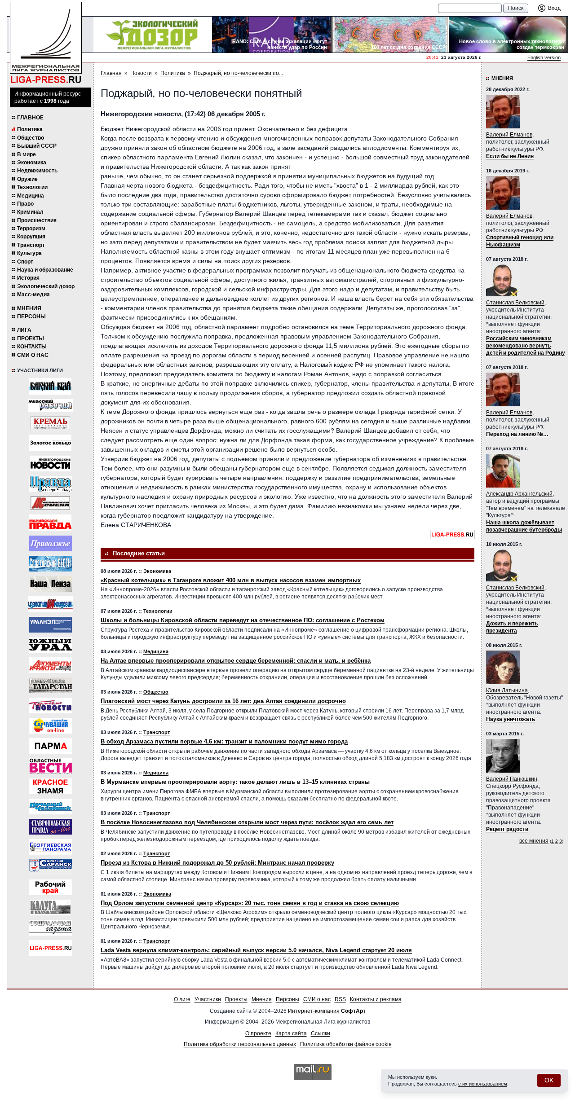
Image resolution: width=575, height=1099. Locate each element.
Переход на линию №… (517, 434)
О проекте (258, 1033)
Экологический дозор (46, 286)
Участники (208, 999)
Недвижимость (37, 170)
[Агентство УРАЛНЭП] (50, 625)
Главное (30, 117)
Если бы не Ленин (510, 156)
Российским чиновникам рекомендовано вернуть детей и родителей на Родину (525, 345)
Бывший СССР (37, 146)
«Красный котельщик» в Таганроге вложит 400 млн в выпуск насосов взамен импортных (231, 580)
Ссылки (320, 1033)
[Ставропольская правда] (50, 827)
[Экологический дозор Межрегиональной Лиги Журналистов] (152, 35)
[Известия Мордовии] (50, 604)
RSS (340, 999)
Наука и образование (45, 270)
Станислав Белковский (515, 302)
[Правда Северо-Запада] (50, 484)
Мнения (29, 308)
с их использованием (482, 1083)
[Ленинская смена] (50, 503)
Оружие (27, 179)
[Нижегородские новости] (50, 463)
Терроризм (31, 228)
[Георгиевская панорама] (50, 847)
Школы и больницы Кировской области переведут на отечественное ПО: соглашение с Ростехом (243, 620)
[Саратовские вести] (50, 563)
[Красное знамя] (50, 786)
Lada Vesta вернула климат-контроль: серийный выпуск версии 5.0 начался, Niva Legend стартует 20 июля (256, 950)
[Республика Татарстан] (50, 685)
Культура (29, 253)
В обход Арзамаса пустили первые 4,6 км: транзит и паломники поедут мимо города (224, 741)
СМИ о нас (33, 355)
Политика (30, 129)
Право (25, 204)
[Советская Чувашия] (50, 726)
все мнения (533, 841)
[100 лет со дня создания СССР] (390, 35)
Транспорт (31, 245)
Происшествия (37, 220)
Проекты (30, 338)
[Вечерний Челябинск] (50, 806)
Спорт (25, 262)
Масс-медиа (33, 294)
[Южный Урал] (50, 645)
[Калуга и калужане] (50, 907)
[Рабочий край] (50, 887)
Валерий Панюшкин (511, 779)
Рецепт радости (507, 829)
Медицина (30, 196)
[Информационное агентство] (50, 543)
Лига (24, 330)
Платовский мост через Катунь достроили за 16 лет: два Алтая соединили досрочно (223, 701)
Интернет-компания (327, 1011)
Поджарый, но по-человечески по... (238, 73)
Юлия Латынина (507, 690)
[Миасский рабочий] (50, 405)
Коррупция (31, 236)
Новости (141, 73)
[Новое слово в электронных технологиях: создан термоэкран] (508, 35)
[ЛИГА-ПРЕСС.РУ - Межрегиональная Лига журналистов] (46, 43)
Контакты (32, 346)
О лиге (182, 999)
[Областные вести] (50, 766)
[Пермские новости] (50, 705)
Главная (111, 73)
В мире (26, 154)
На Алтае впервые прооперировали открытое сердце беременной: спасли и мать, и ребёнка (236, 660)
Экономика (31, 162)
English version (544, 57)
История (28, 278)
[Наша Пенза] (50, 584)
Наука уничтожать (510, 719)
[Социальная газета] (50, 928)
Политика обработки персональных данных (240, 1044)
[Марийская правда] (50, 522)
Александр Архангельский (519, 494)
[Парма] (50, 746)
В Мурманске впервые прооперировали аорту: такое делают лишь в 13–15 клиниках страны (235, 781)
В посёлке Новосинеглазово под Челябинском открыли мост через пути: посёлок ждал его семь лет (247, 822)
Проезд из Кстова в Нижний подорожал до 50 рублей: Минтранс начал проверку (217, 862)
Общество (30, 138)
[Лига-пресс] (50, 948)
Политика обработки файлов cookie (346, 1044)
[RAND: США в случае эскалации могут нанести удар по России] (271, 35)
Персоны (31, 316)
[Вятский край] (50, 386)
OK (548, 1080)
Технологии (32, 187)
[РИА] (50, 423)
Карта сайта (291, 1033)
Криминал (30, 212)
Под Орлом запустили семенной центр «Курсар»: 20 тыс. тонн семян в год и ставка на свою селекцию (250, 903)
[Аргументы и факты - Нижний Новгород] (50, 665)
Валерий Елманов (509, 135)
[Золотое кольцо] (50, 443)
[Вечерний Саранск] (50, 867)
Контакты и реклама (376, 999)
